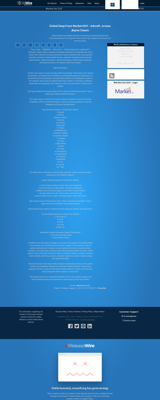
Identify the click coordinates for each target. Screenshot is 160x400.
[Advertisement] (80, 16)
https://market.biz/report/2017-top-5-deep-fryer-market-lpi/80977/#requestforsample (66, 202)
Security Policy (61, 311)
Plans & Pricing (66, 3)
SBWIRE (46, 49)
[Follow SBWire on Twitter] (77, 328)
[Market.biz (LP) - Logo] (126, 93)
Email (119, 63)
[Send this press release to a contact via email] (18, 45)
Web (125, 63)
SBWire (24, 3)
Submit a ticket (129, 320)
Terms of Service (74, 311)
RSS (142, 8)
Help (89, 3)
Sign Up (130, 4)
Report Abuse (99, 311)
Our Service (52, 3)
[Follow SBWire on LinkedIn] (90, 328)
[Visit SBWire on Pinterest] (83, 328)
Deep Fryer (74, 49)
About (97, 3)
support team (87, 398)
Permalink (101, 288)
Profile (131, 63)
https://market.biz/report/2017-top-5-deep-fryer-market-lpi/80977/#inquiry (69, 92)
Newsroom (80, 3)
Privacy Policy (87, 311)
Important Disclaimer (87, 319)
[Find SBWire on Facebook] (70, 328)
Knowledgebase (130, 316)
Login (142, 3)
